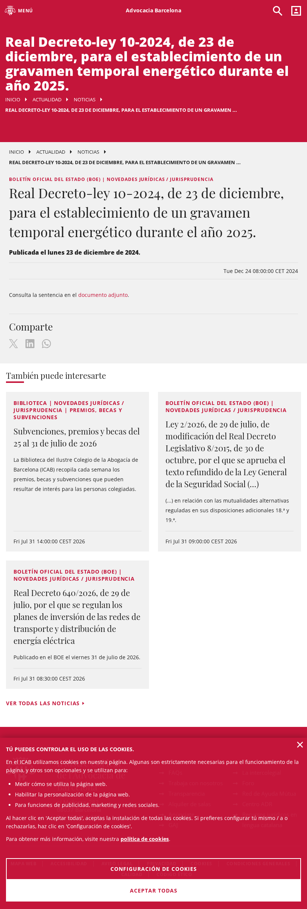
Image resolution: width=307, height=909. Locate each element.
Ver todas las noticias (43, 703)
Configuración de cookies (153, 868)
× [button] (300, 744)
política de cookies (145, 838)
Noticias (84, 99)
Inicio (12, 99)
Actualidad (47, 99)
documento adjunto (103, 294)
